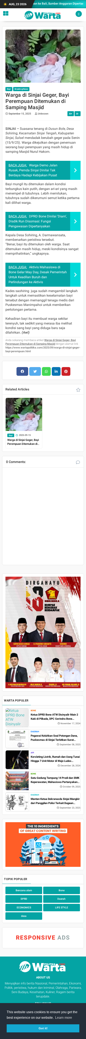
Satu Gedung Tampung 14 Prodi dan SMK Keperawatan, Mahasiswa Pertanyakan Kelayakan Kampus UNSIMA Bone (55, 780)
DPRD (24, 898)
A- (77, 113)
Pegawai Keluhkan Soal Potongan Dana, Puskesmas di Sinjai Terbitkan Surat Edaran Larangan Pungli (54, 738)
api (32, 753)
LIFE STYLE (61, 907)
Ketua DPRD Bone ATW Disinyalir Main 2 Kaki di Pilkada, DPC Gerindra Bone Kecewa (54, 717)
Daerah (35, 731)
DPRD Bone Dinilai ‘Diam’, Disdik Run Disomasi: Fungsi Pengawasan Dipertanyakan (38, 221)
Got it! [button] (43, 1028)
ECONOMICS (24, 907)
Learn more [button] (63, 1017)
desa (24, 916)
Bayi (9, 89)
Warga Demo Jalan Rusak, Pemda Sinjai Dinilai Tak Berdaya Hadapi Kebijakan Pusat (33, 170)
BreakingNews (21, 89)
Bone (33, 710)
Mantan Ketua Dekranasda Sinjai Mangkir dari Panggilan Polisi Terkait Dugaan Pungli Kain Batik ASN (55, 801)
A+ (70, 113)
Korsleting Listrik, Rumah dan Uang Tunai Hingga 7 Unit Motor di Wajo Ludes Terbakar (55, 759)
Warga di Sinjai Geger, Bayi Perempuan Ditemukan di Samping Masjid (23, 442)
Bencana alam (24, 890)
